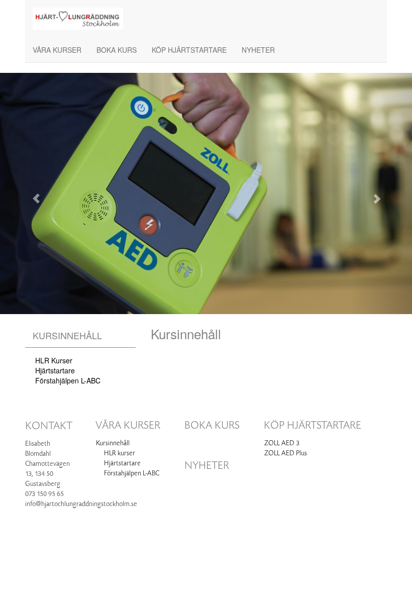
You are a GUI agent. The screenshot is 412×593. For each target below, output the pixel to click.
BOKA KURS (116, 50)
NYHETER (258, 50)
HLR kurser (53, 360)
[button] (31, 193)
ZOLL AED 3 (281, 443)
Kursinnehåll (67, 335)
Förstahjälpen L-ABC (67, 380)
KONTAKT (48, 426)
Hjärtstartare (55, 370)
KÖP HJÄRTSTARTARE (189, 50)
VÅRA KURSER (57, 50)
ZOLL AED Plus (285, 453)
